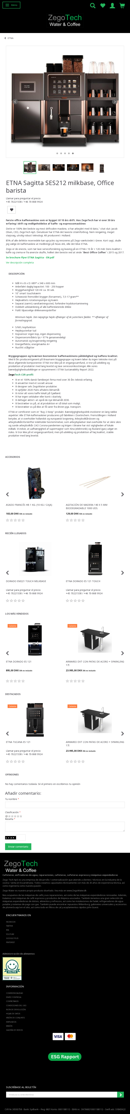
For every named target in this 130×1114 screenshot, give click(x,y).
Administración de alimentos (19, 953)
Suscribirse (120, 1095)
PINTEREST (10, 942)
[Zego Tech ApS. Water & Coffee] (65, 20)
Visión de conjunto (15, 1017)
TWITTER (9, 926)
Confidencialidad (14, 993)
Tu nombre (11, 799)
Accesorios (12, 456)
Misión (9, 1026)
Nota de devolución (16, 1009)
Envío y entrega (13, 997)
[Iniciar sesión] (112, 5)
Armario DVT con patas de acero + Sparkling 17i (95, 663)
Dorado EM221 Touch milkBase (26, 581)
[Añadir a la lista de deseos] (11, 210)
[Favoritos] (102, 5)
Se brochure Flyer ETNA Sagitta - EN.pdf (30, 257)
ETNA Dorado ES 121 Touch (83, 581)
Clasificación (12, 812)
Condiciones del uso (16, 1005)
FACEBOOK (10, 922)
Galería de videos (14, 1030)
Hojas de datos (13, 1013)
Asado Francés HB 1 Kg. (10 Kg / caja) (29, 504)
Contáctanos (12, 1001)
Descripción (17, 273)
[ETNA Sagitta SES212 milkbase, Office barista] (65, 102)
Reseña (9, 819)
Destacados (12, 694)
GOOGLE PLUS (12, 938)
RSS (7, 930)
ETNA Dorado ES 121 (18, 661)
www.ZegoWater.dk (76, 890)
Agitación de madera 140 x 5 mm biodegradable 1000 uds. (86, 506)
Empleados (11, 1022)
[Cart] (122, 5)
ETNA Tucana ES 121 (18, 742)
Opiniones (12, 774)
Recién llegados (15, 533)
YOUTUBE (10, 934)
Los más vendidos (16, 613)
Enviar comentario (18, 846)
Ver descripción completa (20, 262)
